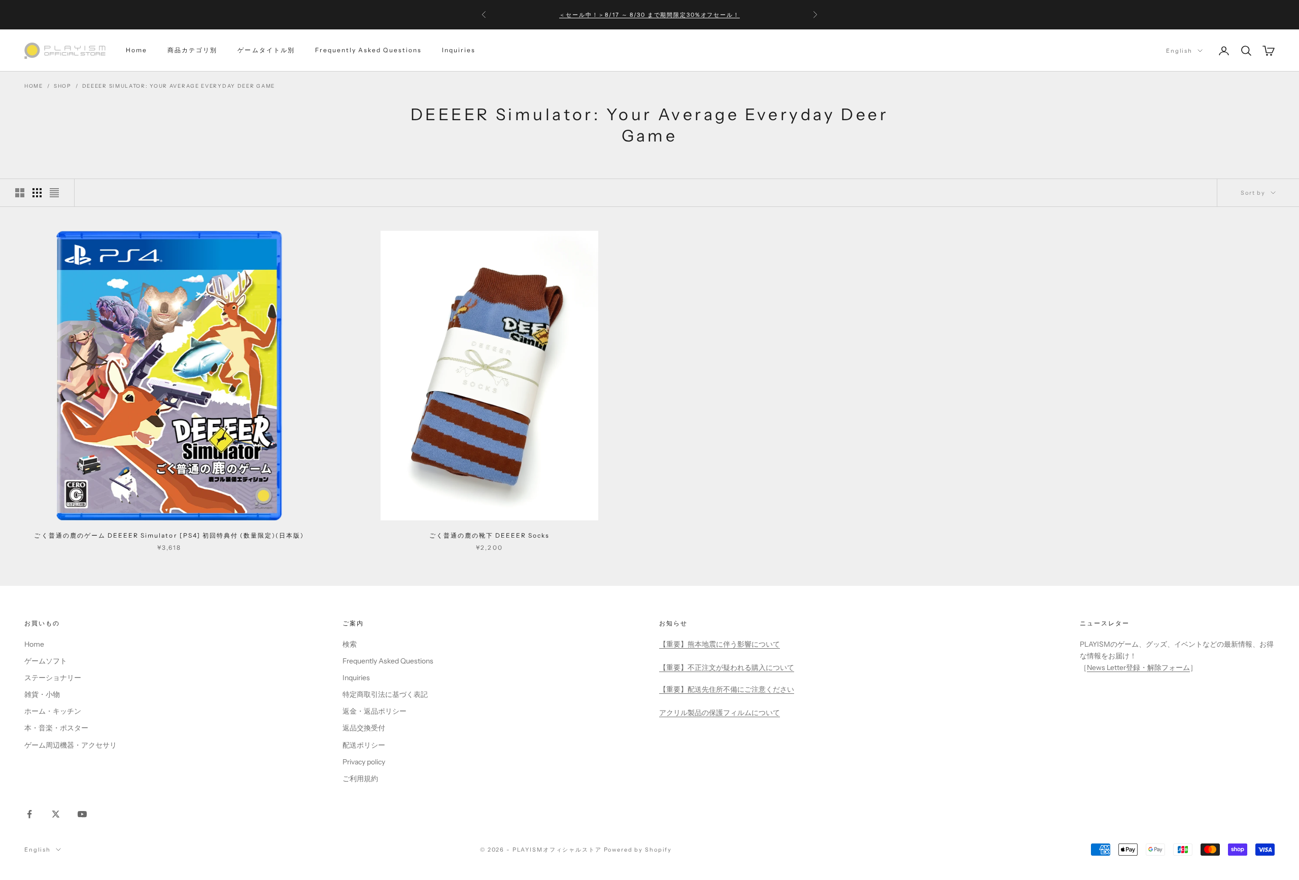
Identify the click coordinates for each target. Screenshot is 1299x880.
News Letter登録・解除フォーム (1138, 667)
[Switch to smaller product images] (37, 192)
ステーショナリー (52, 677)
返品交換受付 (364, 727)
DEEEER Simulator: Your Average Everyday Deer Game (178, 86)
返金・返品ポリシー (374, 711)
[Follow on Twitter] (56, 814)
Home (136, 50)
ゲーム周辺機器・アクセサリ (70, 745)
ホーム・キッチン (52, 711)
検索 (350, 644)
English (1179, 50)
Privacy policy (364, 761)
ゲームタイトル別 (265, 50)
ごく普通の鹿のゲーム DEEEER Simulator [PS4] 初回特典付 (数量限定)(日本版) (169, 535)
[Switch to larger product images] (19, 192)
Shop (63, 86)
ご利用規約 (360, 778)
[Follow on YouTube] (82, 814)
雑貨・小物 (42, 694)
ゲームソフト (45, 660)
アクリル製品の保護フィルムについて (719, 712)
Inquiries (458, 50)
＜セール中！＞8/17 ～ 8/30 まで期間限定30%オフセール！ (649, 14)
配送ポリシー (364, 745)
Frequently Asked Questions (368, 50)
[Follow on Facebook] (29, 814)
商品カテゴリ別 (192, 50)
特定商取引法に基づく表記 (385, 694)
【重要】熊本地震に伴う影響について (719, 644)
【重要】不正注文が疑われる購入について (726, 667)
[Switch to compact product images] (54, 192)
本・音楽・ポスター (56, 727)
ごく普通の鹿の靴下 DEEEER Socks (489, 535)
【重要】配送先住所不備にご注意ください (726, 689)
